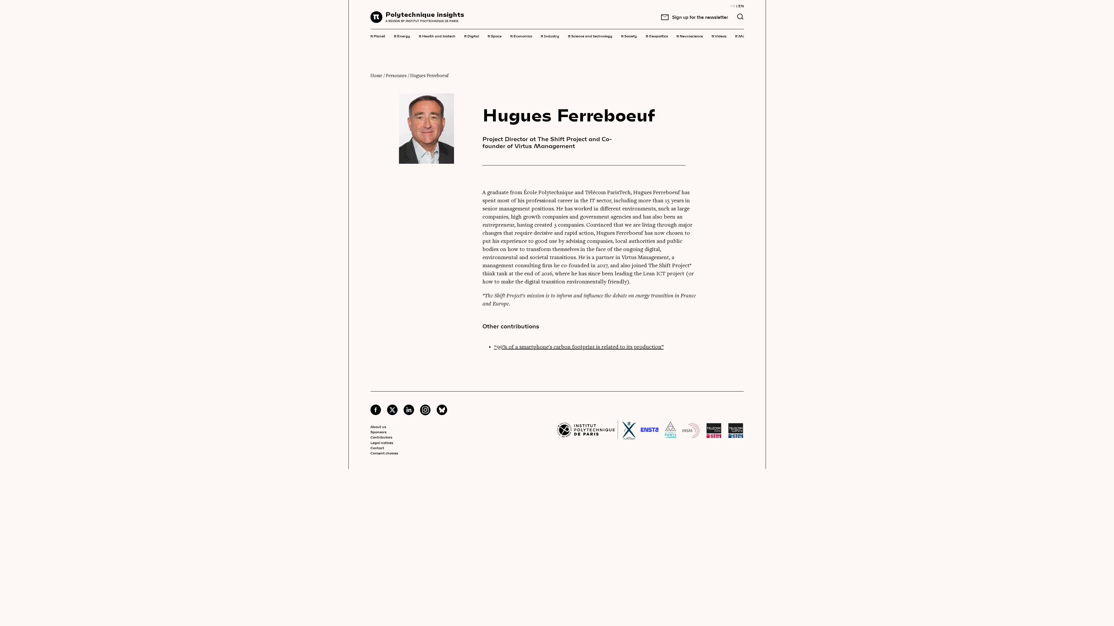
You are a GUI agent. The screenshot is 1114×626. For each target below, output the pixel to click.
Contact (377, 448)
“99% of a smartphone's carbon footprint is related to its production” (579, 347)
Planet (377, 35)
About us (378, 427)
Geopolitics (657, 35)
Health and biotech (437, 35)
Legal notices (381, 443)
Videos (719, 35)
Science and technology (590, 35)
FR (732, 6)
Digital (471, 35)
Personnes (396, 76)
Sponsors (378, 432)
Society (629, 35)
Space (495, 35)
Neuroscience (690, 35)
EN (741, 6)
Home (376, 76)
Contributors (381, 437)
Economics (521, 35)
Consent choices (384, 453)
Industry (550, 35)
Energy (402, 35)
